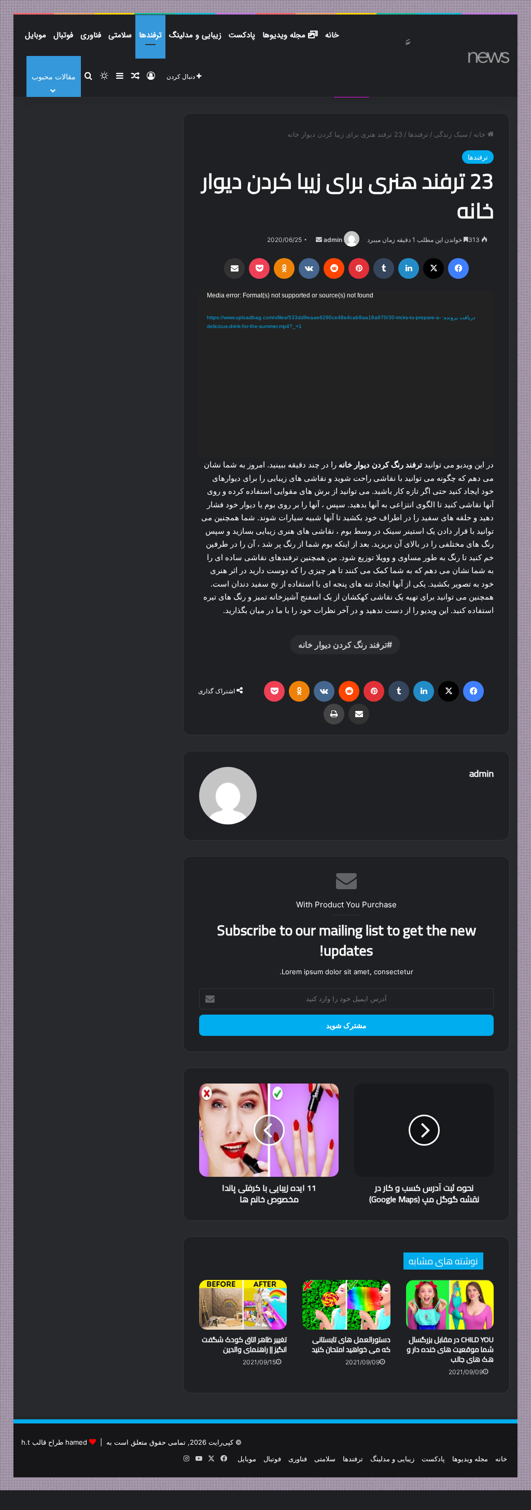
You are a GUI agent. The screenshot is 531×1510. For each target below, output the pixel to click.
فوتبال (63, 35)
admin (333, 240)
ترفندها (150, 35)
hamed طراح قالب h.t (54, 1442)
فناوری (90, 35)
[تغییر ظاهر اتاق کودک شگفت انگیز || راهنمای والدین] (243, 1305)
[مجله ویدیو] (432, 51)
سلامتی (120, 35)
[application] (346, 374)
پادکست (242, 35)
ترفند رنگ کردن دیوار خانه (342, 644)
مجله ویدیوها (285, 35)
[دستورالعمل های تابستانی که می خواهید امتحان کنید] (346, 1305)
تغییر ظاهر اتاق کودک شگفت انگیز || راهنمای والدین (244, 1344)
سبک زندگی (451, 134)
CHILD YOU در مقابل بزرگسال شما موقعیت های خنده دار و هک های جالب (450, 1349)
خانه (332, 35)
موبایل (35, 35)
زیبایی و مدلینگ (195, 35)
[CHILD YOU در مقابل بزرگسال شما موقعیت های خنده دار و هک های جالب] (450, 1305)
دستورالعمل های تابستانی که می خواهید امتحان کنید (351, 1344)
